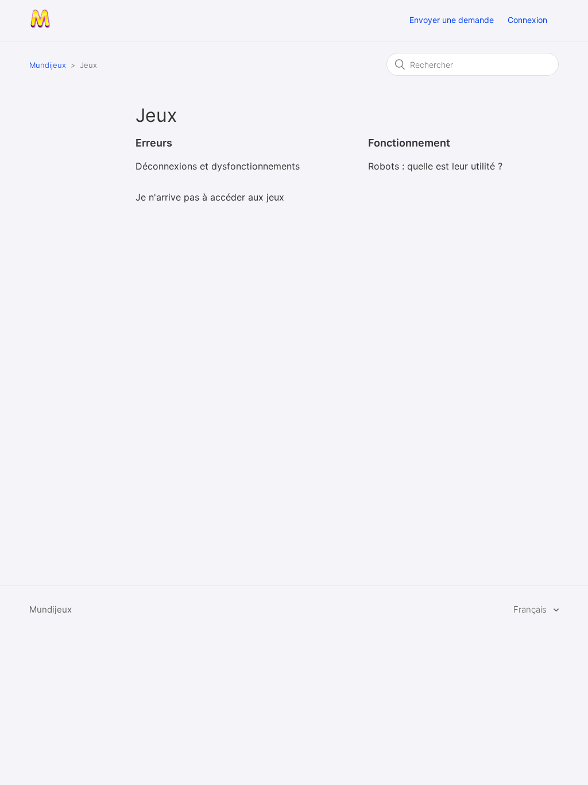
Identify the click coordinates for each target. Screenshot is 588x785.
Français (531, 609)
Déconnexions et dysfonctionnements (218, 166)
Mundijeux (47, 65)
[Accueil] (40, 26)
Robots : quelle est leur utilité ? (435, 166)
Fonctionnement (409, 143)
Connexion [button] (527, 20)
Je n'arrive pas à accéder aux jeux (210, 197)
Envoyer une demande (451, 20)
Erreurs (154, 143)
